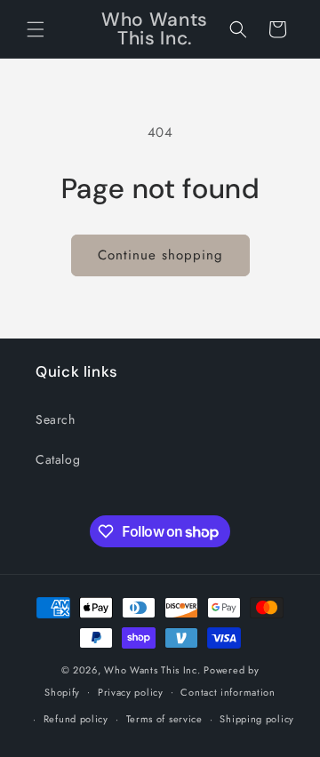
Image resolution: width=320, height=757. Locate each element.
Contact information (227, 692)
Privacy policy (131, 692)
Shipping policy (257, 719)
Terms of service (164, 719)
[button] (35, 29)
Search (56, 419)
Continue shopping (160, 255)
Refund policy (76, 719)
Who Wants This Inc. (152, 670)
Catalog (58, 459)
